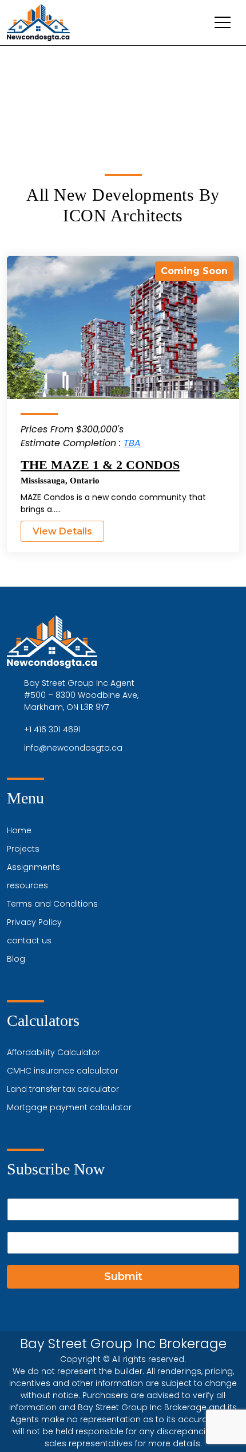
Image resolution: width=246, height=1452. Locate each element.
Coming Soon (194, 271)
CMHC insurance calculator (62, 1070)
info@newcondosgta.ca (73, 748)
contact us (29, 940)
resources (27, 885)
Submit (123, 1276)
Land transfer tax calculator (63, 1089)
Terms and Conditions (52, 904)
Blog (16, 959)
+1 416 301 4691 (52, 729)
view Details (62, 531)
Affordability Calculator (53, 1052)
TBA (132, 443)
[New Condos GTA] (38, 22)
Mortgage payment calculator (69, 1107)
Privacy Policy (34, 922)
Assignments (33, 867)
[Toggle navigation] (222, 22)
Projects (23, 848)
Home (19, 830)
